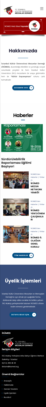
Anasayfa (8, 381)
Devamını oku (21, 88)
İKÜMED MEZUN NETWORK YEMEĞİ (36, 188)
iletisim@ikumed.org (10, 366)
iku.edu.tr (7, 397)
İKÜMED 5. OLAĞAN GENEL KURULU (36, 242)
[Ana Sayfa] (18, 10)
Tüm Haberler (21, 255)
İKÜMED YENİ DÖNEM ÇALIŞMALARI (38, 215)
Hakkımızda (8, 385)
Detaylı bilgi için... (21, 315)
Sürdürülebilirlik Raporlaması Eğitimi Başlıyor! (16, 162)
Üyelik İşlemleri (10, 393)
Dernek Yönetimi (11, 389)
